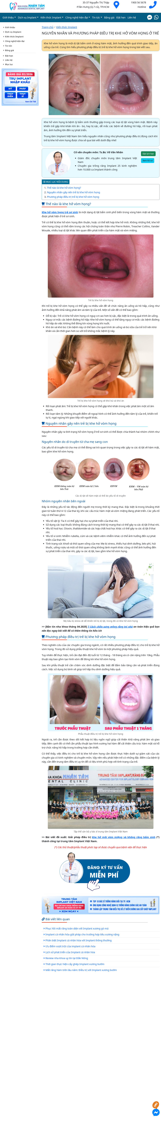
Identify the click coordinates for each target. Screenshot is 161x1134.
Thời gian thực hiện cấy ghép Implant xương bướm (74, 964)
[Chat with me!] (156, 1107)
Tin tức (8, 45)
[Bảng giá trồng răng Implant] (20, 87)
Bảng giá (109, 17)
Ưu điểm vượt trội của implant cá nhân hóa (70, 946)
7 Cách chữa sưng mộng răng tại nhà (110, 626)
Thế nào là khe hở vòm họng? (64, 187)
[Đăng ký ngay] (94, 871)
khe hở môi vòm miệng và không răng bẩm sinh (123, 837)
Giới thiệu (10, 27)
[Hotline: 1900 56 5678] (153, 6)
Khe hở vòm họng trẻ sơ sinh (60, 212)
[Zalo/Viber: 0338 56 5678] (156, 17)
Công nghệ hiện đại (15, 41)
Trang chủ (47, 27)
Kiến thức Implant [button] (51, 17)
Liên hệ (132, 17)
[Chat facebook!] (149, 17)
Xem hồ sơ (148, 160)
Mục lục (9, 64)
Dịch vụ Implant (13, 32)
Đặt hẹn (121, 17)
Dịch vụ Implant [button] (27, 17)
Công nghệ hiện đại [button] (76, 17)
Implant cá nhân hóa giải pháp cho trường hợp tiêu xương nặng (82, 934)
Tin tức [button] (96, 17)
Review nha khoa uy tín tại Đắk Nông (66, 958)
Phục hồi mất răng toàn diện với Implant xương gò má (76, 928)
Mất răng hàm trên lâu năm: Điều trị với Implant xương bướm (81, 970)
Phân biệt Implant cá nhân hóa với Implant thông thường (78, 940)
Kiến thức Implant (14, 36)
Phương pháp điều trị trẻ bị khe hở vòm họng (73, 197)
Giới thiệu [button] (8, 17)
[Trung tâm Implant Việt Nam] (100, 905)
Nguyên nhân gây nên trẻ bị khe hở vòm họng (73, 192)
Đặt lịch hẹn (148, 153)
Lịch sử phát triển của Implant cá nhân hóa (70, 952)
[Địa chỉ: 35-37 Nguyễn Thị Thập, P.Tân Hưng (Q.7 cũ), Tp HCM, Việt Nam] (116, 6)
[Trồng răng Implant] (27, 6)
